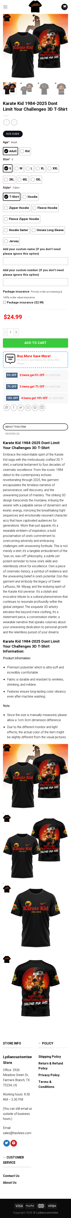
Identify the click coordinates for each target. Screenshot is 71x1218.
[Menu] (5, 7)
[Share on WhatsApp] (6, 407)
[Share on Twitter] (21, 407)
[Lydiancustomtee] (35, 7)
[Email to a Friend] (28, 407)
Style (7, 188)
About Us (10, 1182)
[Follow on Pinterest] (13, 1143)
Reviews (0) (12, 434)
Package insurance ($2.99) (25, 302)
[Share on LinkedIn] (42, 407)
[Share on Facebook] (13, 407)
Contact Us (11, 1176)
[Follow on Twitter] (6, 1143)
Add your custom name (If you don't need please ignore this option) (32, 251)
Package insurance (16, 292)
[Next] (61, 46)
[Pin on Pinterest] (35, 407)
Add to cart (35, 343)
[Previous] (9, 46)
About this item (15, 427)
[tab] (35, 426)
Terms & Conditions (46, 1084)
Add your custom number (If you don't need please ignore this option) (33, 272)
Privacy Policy (49, 1075)
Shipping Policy (49, 1056)
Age (6, 142)
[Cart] (64, 7)
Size (6, 159)
